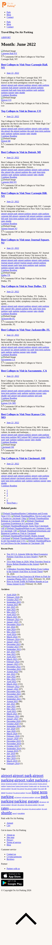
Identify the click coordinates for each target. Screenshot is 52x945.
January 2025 (12, 622)
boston (26, 783)
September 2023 (14, 649)
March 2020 (12, 734)
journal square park (9, 265)
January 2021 (12, 719)
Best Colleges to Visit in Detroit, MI (21, 152)
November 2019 (14, 743)
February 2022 (13, 686)
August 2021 (12, 701)
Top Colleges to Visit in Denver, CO (21, 111)
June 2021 (11, 706)
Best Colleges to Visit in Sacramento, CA (24, 370)
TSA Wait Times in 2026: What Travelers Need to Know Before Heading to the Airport (28, 562)
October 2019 (13, 746)
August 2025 (12, 604)
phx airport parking (31, 805)
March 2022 (12, 684)
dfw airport (6, 309)
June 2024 (11, 629)
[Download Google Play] (12, 885)
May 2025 (11, 612)
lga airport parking (19, 793)
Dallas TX (5, 275)
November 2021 (14, 694)
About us (11, 835)
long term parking (25, 90)
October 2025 (13, 599)
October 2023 (13, 647)
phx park (41, 805)
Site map (10, 837)
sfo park (44, 809)
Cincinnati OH (7, 447)
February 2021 (13, 716)
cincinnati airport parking (27, 478)
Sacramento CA (8, 359)
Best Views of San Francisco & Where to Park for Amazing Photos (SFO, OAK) (28, 577)
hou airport (20, 788)
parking (41, 90)
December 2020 (14, 721)
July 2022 (11, 674)
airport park (12, 85)
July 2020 (11, 729)
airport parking (24, 85)
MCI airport (22, 437)
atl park (20, 783)
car (38, 786)
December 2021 (14, 691)
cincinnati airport (8, 478)
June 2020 (11, 731)
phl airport (42, 802)
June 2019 (11, 756)
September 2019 (14, 748)
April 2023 (11, 657)
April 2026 (11, 595)
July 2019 (11, 753)
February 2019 (13, 763)
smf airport (12, 396)
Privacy (10, 840)
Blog (9, 15)
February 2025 (13, 619)
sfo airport (25, 809)
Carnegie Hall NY (9, 53)
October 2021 (13, 696)
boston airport (32, 783)
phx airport (21, 805)
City (8, 825)
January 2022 (12, 689)
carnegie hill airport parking (31, 216)
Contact (10, 17)
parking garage (7, 92)
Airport (10, 823)
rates (17, 92)
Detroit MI (5, 141)
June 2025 (11, 609)
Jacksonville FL (8, 318)
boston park (33, 786)
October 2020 (13, 724)
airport (4, 85)
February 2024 (13, 639)
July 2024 (11, 627)
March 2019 (12, 761)
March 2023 (12, 659)
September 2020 (14, 726)
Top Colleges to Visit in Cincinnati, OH (23, 458)
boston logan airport (22, 786)
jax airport (5, 349)
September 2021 (14, 699)
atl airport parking (12, 783)
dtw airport (6, 172)
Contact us (11, 854)
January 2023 (12, 664)
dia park (30, 131)
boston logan (11, 786)
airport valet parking (40, 85)
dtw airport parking (19, 172)
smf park (38, 396)
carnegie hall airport (9, 87)
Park (9, 12)
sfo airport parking (35, 809)
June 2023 (11, 654)
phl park (14, 805)
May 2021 (11, 709)
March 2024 (12, 637)
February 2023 (13, 662)
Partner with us (13, 868)
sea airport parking (15, 809)
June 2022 (11, 676)
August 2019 (12, 751)
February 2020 (13, 736)
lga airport (9, 793)
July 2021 (11, 704)
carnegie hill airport (9, 216)
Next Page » (12, 503)
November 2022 (14, 669)
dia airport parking (19, 131)
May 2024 (11, 632)
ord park (37, 797)
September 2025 (14, 602)
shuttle (22, 92)
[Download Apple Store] (12, 878)
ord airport (17, 797)
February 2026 (13, 597)
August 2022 (12, 671)
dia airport (5, 131)
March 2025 (12, 617)
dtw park (32, 172)
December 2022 (14, 666)
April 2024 (11, 634)
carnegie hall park (9, 90)
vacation (21, 813)
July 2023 (11, 652)
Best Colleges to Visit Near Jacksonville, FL (25, 329)
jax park (30, 349)
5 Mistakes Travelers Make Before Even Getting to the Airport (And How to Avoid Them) (28, 570)
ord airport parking (28, 797)
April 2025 (11, 614)
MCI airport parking (37, 437)
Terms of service (14, 842)
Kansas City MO (8, 403)
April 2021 (11, 711)
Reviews (10, 859)
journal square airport (10, 263)
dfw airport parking (19, 309)
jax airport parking (19, 349)
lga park (28, 793)
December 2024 (14, 624)
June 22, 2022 (13, 73)
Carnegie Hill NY (9, 182)
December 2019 (14, 741)
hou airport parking (31, 788)
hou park (41, 788)
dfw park (33, 309)
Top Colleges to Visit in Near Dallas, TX (23, 286)
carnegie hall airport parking (31, 87)
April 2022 (11, 681)
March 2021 (12, 714)
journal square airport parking (33, 263)
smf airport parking (25, 396)
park (35, 90)
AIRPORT (6, 37)
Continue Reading (9, 95)
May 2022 (11, 679)
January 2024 (12, 642)
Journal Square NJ (9, 228)
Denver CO (6, 100)
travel (14, 813)
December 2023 (14, 644)
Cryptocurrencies (14, 857)
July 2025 (11, 607)
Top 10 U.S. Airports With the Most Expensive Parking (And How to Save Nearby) (27, 555)
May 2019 (11, 758)
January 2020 (12, 738)
